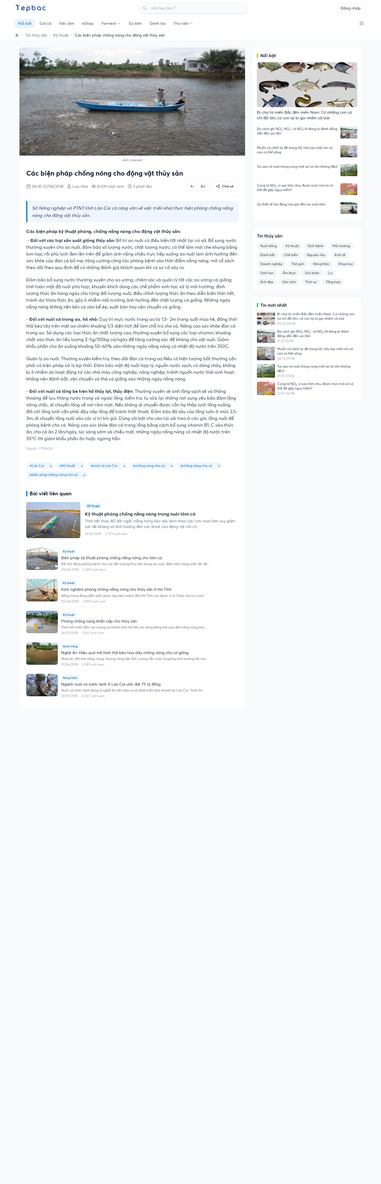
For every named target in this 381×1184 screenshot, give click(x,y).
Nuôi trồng (268, 246)
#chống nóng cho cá (149, 466)
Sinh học (267, 273)
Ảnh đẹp (266, 282)
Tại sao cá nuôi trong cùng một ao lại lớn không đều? (297, 166)
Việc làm (66, 23)
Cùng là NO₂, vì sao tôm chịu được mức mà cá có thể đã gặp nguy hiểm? (295, 187)
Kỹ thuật (61, 35)
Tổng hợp (333, 282)
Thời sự (311, 282)
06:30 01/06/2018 (47, 186)
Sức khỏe (312, 273)
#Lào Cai (37, 466)
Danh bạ (157, 23)
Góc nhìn (289, 282)
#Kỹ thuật (67, 466)
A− (192, 186)
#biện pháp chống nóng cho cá (54, 475)
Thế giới (297, 264)
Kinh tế (339, 255)
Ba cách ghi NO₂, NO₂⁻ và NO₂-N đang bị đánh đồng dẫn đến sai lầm (297, 131)
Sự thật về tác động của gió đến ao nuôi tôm (291, 204)
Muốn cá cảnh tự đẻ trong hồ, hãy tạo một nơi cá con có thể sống (294, 150)
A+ (203, 186)
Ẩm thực (289, 273)
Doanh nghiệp (271, 264)
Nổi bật (25, 23)
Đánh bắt (267, 255)
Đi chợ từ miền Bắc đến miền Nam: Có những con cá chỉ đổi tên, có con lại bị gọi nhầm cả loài (316, 316)
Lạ (330, 273)
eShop (88, 23)
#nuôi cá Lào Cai (104, 466)
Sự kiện (135, 23)
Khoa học (345, 264)
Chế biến (291, 255)
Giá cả (45, 23)
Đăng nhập (351, 8)
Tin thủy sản (36, 35)
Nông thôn (321, 264)
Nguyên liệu (316, 255)
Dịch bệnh (315, 246)
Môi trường (341, 246)
